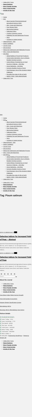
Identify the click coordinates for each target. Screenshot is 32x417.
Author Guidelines (8, 43)
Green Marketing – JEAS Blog (15, 66)
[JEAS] (2, 14)
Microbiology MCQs (5, 306)
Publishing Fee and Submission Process (18, 35)
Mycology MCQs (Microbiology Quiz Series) (12, 310)
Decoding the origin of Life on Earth (17, 74)
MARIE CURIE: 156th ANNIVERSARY (17, 76)
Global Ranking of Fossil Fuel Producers (18, 56)
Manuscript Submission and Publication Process (16, 50)
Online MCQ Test (8, 78)
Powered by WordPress (15, 335)
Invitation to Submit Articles (14, 39)
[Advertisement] (16, 97)
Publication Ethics (11, 31)
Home (5, 17)
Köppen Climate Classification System (10, 302)
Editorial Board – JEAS (9, 41)
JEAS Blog (6, 54)
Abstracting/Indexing (12, 29)
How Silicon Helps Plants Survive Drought (11, 295)
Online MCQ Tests (8, 2)
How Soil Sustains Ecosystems (8, 299)
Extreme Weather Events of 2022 (16, 68)
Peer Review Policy (12, 27)
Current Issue (7, 45)
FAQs (8, 37)
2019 (15, 232)
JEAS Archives (7, 47)
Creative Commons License (14, 33)
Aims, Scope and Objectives (14, 25)
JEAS (4, 19)
